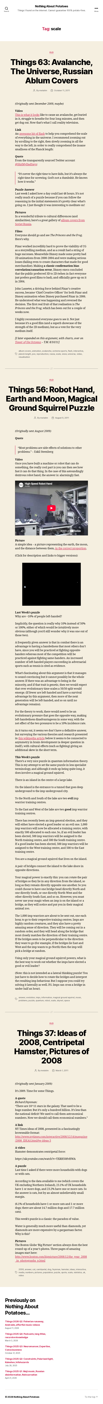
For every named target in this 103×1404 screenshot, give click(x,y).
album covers (25, 351)
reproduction (43, 354)
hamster (65, 1269)
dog (49, 1269)
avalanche (47, 351)
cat (33, 1269)
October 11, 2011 (62, 90)
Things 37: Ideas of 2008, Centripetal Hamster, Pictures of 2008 (51, 1046)
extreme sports (60, 351)
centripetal (41, 1269)
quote (64, 1272)
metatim (43, 90)
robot (47, 1000)
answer (22, 997)
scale (58, 354)
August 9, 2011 (62, 418)
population (48, 1272)
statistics (78, 1272)
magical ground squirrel (64, 997)
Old (51, 52)
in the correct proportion (70, 548)
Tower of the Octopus (28, 342)
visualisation (24, 357)
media (21, 1272)
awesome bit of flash (32, 134)
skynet (60, 1000)
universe (72, 354)
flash (70, 351)
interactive (78, 351)
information (46, 997)
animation (36, 351)
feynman (56, 1269)
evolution (30, 997)
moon (78, 997)
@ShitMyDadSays (26, 164)
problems (23, 1000)
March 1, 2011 (62, 1070)
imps (38, 997)
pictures (38, 1272)
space (67, 1000)
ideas (72, 1269)
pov (33, 354)
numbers (29, 1272)
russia (52, 354)
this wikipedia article (31, 738)
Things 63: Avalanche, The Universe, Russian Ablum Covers (51, 71)
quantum (40, 1000)
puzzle (31, 1000)
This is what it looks (27, 115)
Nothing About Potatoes (51, 6)
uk (84, 1272)
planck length (25, 354)
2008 (21, 1269)
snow (64, 354)
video (79, 354)
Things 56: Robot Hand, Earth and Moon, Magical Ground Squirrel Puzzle (51, 399)
